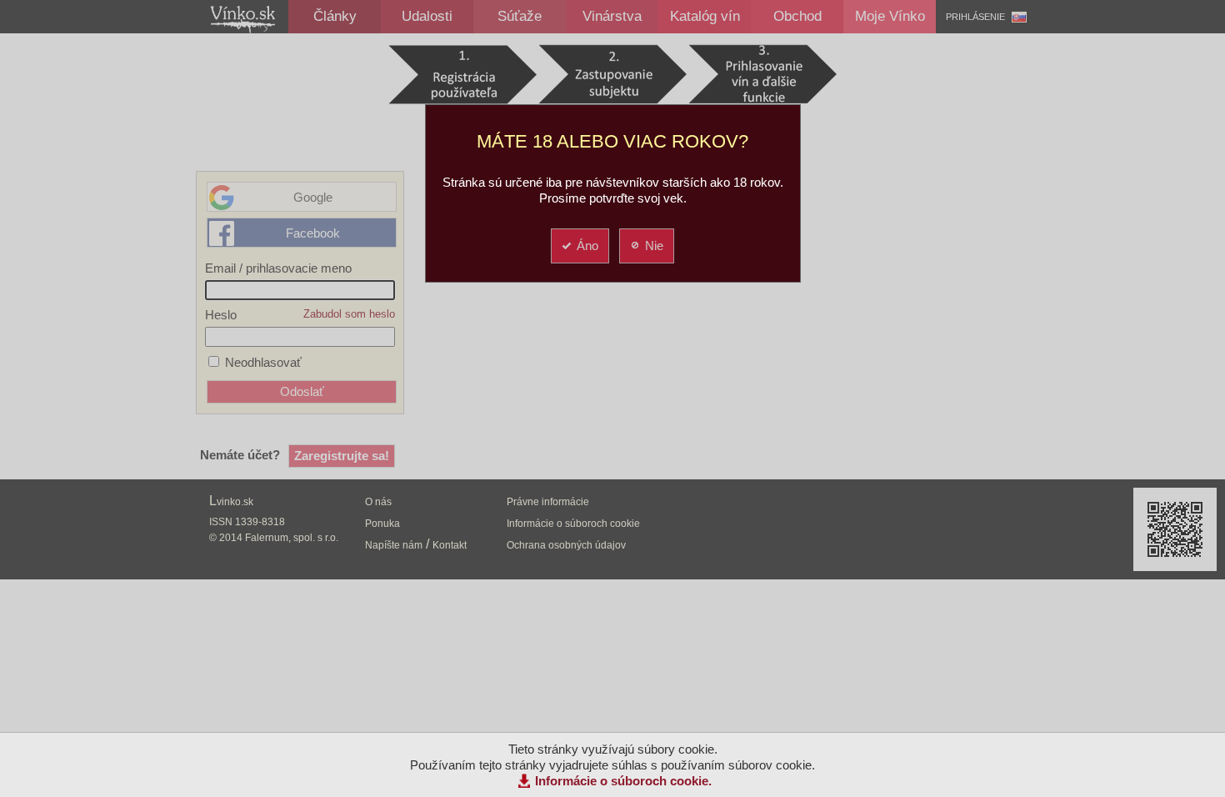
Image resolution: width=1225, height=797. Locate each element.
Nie (654, 245)
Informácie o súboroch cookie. (623, 781)
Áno (587, 245)
